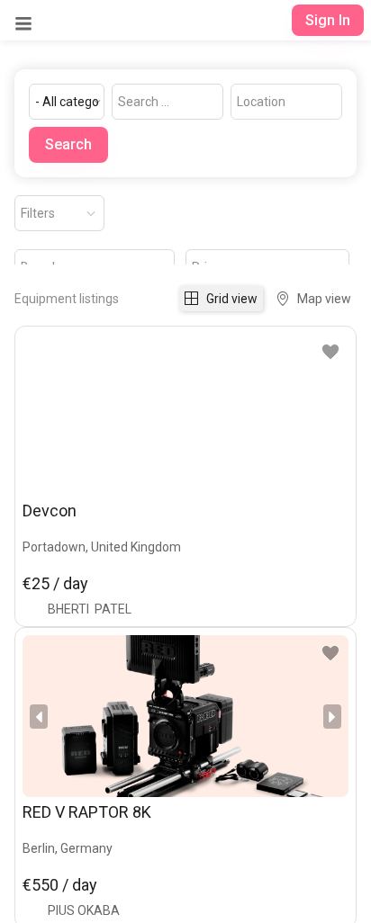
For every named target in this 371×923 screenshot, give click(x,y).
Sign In (327, 20)
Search (68, 144)
